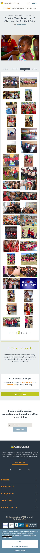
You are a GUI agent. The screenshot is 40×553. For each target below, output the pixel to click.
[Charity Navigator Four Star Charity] (6, 525)
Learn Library (9, 507)
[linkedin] (29, 469)
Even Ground (21, 25)
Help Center (20, 462)
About (14, 8)
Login (34, 3)
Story (5, 69)
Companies (28, 8)
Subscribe (20, 429)
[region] (20, 541)
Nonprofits (20, 8)
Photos (25, 69)
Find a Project (20, 394)
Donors (5, 480)
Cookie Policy (7, 537)
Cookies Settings (19, 550)
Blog (34, 8)
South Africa (19, 15)
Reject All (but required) (20, 546)
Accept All (20, 542)
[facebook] (10, 469)
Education (9, 15)
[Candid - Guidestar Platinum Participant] (12, 525)
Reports (15, 69)
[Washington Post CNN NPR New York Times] (20, 518)
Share (34, 69)
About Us (6, 500)
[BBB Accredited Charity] (20, 525)
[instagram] (20, 469)
